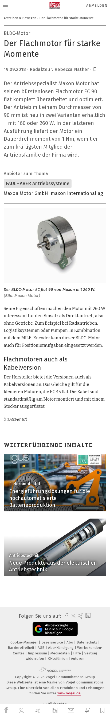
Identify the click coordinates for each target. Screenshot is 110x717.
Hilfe (77, 653)
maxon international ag (77, 193)
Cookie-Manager (24, 642)
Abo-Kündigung (61, 647)
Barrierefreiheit (21, 647)
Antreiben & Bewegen (20, 18)
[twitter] (22, 710)
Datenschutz (87, 642)
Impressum (38, 653)
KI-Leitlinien (58, 658)
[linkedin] (55, 710)
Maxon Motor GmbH (26, 193)
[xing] (38, 710)
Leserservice (52, 642)
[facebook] (7, 710)
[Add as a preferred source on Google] (55, 629)
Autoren (77, 658)
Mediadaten (60, 653)
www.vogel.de (69, 693)
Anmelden (96, 5)
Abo (70, 642)
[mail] (72, 710)
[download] (87, 710)
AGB (42, 647)
